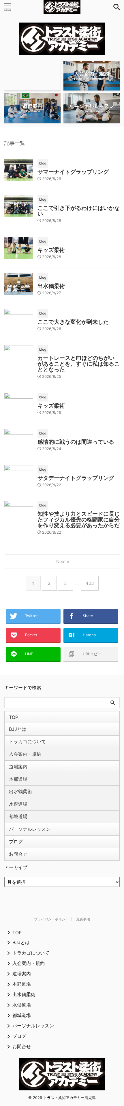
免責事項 (83, 919)
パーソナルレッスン (29, 829)
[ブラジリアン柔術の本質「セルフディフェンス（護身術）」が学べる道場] (62, 7)
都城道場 (18, 816)
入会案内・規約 (25, 754)
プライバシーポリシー (51, 919)
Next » (62, 561)
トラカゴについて (27, 741)
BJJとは (17, 729)
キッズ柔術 (51, 250)
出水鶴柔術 (51, 286)
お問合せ (18, 854)
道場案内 (18, 767)
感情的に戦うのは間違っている (75, 442)
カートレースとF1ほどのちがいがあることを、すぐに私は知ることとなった (78, 364)
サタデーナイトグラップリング (75, 478)
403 (90, 583)
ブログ (16, 841)
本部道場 (18, 779)
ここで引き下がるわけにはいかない (78, 211)
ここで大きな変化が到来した (73, 322)
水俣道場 (18, 804)
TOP (13, 717)
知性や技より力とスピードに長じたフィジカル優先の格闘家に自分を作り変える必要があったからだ (78, 520)
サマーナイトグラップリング (73, 172)
